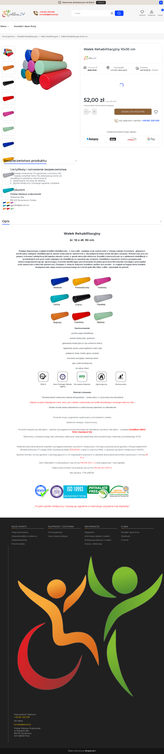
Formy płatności (55, 532)
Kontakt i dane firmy (130, 532)
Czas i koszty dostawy (58, 536)
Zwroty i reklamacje (93, 544)
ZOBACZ (101, 2)
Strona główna (8, 36)
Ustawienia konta (19, 540)
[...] (45, 69)
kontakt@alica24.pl (19, 205)
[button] (119, 13)
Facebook (125, 536)
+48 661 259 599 (150, 120)
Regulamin (89, 532)
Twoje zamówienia (20, 532)
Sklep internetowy (81, 751)
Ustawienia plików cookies (23, 536)
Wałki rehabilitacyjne (49, 36)
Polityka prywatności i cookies (98, 540)
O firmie (124, 540)
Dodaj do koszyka (133, 111)
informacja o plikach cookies (97, 536)
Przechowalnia (18, 544)
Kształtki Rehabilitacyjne (27, 36)
